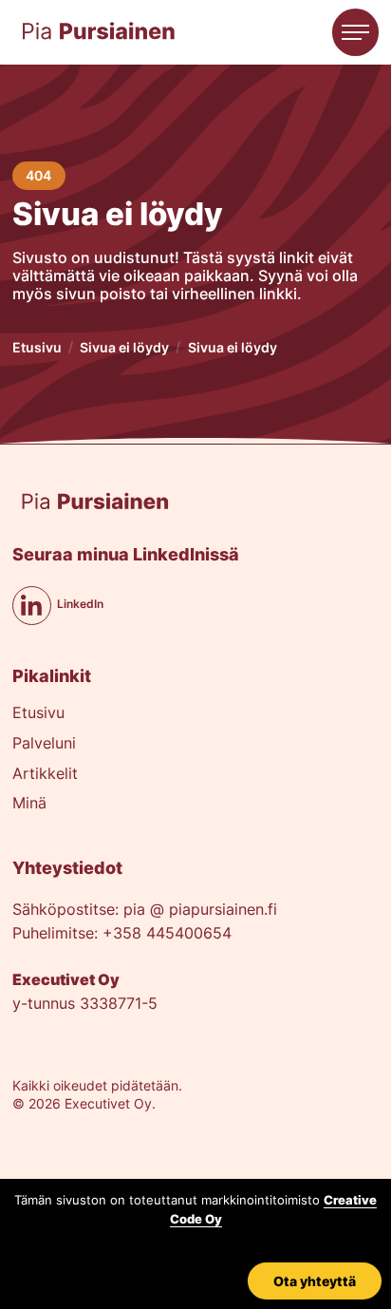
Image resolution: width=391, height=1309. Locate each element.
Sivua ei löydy (124, 347)
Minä (29, 804)
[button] (356, 32)
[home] (98, 31)
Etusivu (37, 347)
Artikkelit (45, 775)
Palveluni (44, 744)
